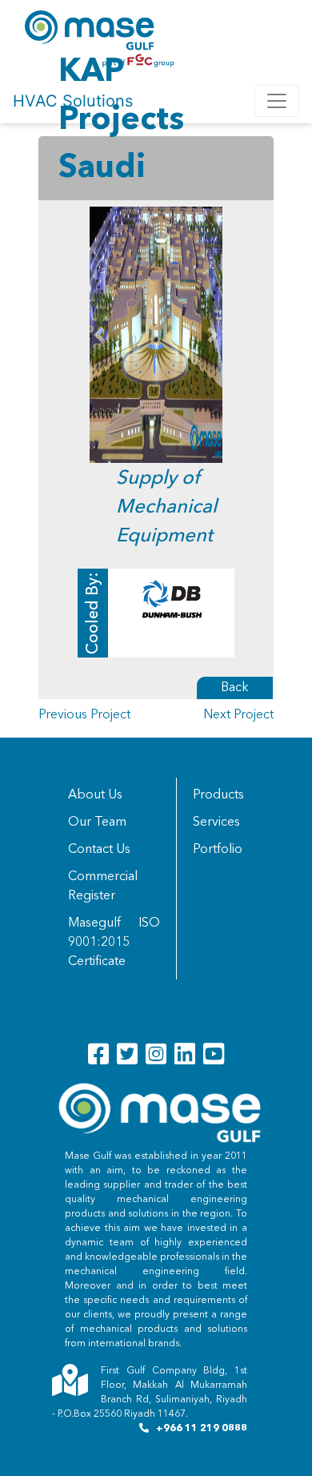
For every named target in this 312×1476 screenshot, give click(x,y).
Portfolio (217, 849)
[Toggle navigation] (276, 101)
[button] (100, 335)
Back (235, 688)
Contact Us (99, 849)
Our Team (97, 822)
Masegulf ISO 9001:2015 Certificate (114, 942)
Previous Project (84, 715)
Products (218, 795)
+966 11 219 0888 (201, 1429)
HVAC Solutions (73, 101)
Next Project (238, 715)
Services (216, 822)
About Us (95, 795)
